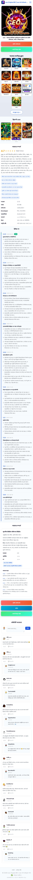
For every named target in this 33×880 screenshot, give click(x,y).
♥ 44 (4, 793)
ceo (2, 154)
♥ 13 (4, 766)
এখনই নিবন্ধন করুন (16, 49)
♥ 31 (4, 808)
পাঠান (28, 628)
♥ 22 (4, 661)
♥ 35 (4, 834)
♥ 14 (4, 646)
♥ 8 (4, 849)
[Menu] (30, 2)
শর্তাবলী (13, 870)
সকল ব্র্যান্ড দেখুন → (16, 112)
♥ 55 (4, 714)
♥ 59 (4, 740)
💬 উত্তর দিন (10, 646)
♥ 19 (4, 687)
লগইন (16, 608)
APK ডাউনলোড (16, 44)
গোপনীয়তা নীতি (18, 870)
